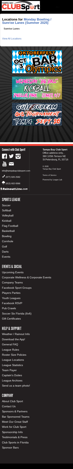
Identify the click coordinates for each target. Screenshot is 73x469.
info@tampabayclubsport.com (16, 171)
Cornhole (7, 241)
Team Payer (9, 370)
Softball (6, 210)
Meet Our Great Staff (15, 421)
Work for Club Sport (14, 426)
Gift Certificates (11, 318)
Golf (4, 246)
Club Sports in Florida (15, 442)
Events (6, 256)
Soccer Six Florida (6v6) (17, 313)
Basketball (8, 230)
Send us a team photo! (16, 385)
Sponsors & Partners (14, 411)
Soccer (6, 205)
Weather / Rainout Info (16, 334)
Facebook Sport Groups (17, 287)
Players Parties (11, 292)
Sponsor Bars (10, 447)
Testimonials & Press (14, 437)
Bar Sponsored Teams (15, 416)
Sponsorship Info (12, 432)
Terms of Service (49, 175)
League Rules (10, 349)
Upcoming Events (13, 272)
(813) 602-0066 (13, 183)
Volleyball (7, 215)
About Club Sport (12, 401)
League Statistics (12, 365)
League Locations (13, 359)
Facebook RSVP (12, 303)
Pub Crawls (9, 308)
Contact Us (9, 406)
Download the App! (13, 339)
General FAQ (10, 344)
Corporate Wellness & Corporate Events (26, 277)
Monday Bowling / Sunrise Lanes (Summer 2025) (26, 21)
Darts (5, 251)
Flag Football (10, 225)
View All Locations (11, 38)
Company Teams (12, 282)
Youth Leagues (11, 298)
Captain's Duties (12, 375)
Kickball (6, 220)
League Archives (12, 380)
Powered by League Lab (52, 180)
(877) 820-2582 (13, 177)
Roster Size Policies (14, 354)
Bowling (6, 236)
